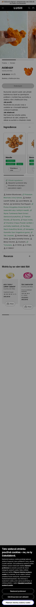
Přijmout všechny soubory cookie (18, 603)
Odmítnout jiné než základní (18, 597)
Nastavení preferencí (18, 591)
